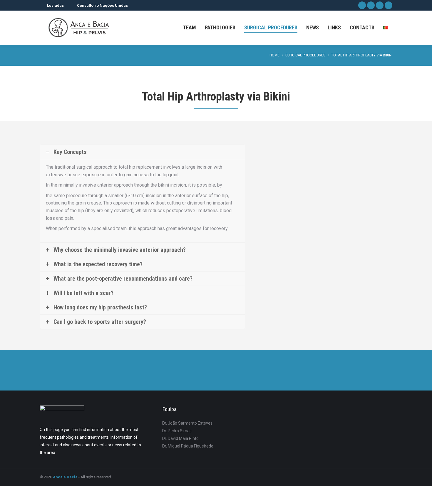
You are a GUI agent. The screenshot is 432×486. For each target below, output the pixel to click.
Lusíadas (55, 5)
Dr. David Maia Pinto (180, 438)
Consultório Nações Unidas (102, 5)
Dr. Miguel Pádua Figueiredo (187, 446)
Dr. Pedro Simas (177, 430)
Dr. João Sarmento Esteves (187, 423)
